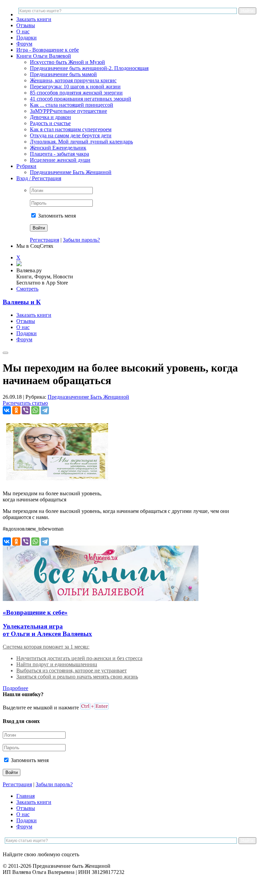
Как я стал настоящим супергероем (70, 129)
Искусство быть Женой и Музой (67, 62)
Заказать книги (33, 19)
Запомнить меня (56, 216)
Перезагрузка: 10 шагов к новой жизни (75, 86)
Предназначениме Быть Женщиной (70, 172)
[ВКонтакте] (7, 410)
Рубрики (26, 166)
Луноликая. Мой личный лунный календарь (81, 141)
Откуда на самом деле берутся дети (70, 135)
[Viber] (26, 410)
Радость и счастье (50, 123)
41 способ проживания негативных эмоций (80, 99)
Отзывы (25, 25)
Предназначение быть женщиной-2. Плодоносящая (89, 68)
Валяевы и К (22, 302)
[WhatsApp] (35, 410)
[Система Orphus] (94, 707)
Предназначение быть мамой (63, 74)
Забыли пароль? (81, 240)
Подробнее (15, 688)
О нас (23, 31)
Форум (24, 44)
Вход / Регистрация (38, 178)
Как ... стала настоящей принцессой (71, 105)
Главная (25, 796)
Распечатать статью (25, 403)
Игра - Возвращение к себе (47, 50)
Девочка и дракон (50, 117)
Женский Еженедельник (58, 148)
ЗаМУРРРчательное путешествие (68, 111)
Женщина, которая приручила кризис (73, 80)
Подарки (26, 37)
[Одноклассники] (16, 410)
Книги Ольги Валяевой (43, 56)
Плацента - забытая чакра (59, 154)
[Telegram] (45, 410)
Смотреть (27, 289)
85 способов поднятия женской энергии (76, 93)
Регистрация (44, 240)
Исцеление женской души (60, 160)
